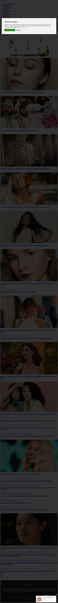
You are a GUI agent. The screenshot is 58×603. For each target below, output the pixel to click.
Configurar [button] (18, 30)
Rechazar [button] (12, 30)
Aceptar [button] (6, 30)
